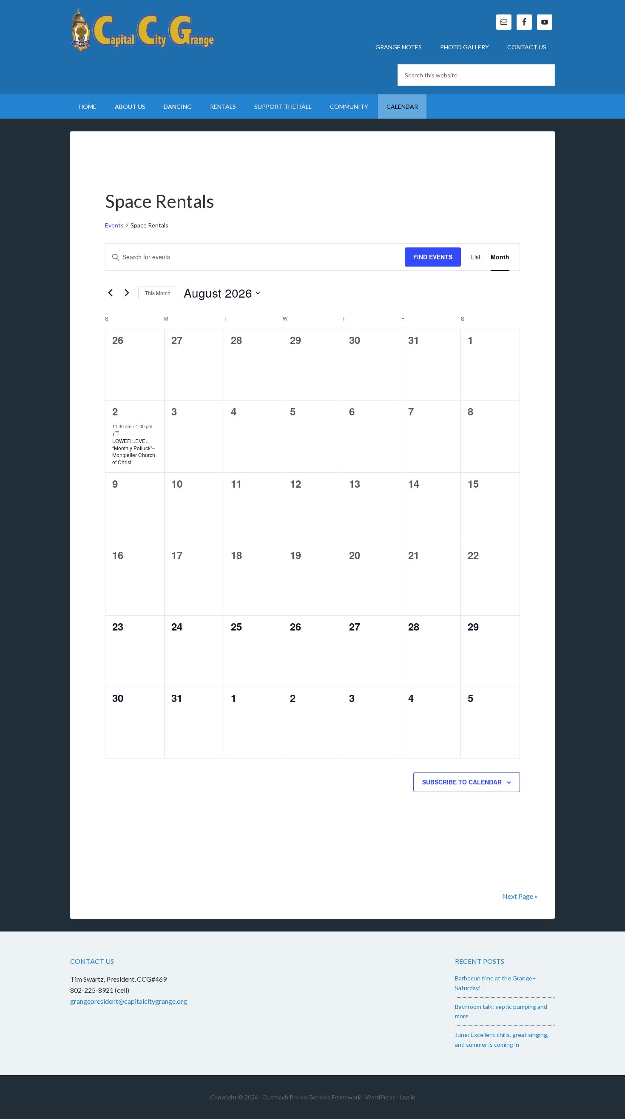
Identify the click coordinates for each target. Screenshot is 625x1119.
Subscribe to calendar (462, 782)
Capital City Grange (142, 30)
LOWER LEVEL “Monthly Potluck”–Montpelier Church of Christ (133, 451)
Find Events (432, 257)
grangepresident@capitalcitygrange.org (128, 1001)
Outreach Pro (280, 1097)
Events (114, 225)
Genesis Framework (334, 1097)
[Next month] (127, 293)
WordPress (380, 1097)
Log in (407, 1097)
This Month (157, 292)
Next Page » (520, 896)
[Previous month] (110, 293)
